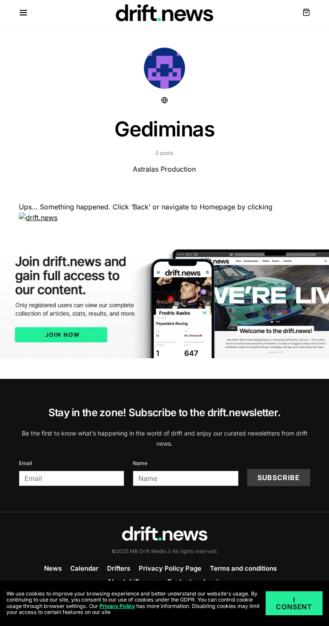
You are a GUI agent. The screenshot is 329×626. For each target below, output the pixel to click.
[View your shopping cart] (306, 13)
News (53, 568)
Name (140, 463)
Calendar (84, 568)
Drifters (118, 568)
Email (25, 463)
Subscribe (278, 477)
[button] (23, 13)
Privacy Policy (117, 606)
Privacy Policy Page (170, 568)
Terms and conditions (243, 568)
